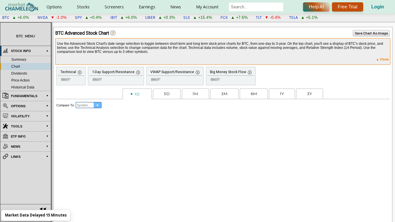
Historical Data (22, 87)
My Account (207, 7)
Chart (15, 66)
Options (54, 7)
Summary (18, 59)
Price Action (20, 80)
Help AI (316, 6)
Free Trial (347, 6)
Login (377, 6)
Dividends (19, 73)
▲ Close (382, 59)
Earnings (147, 7)
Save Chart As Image (371, 33)
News (175, 7)
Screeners (114, 7)
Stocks (83, 7)
